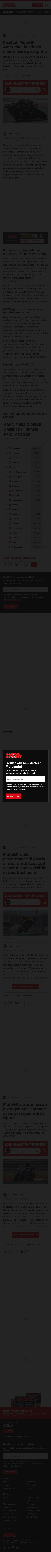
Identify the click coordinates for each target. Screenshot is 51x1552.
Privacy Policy (15, 787)
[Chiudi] (45, 753)
